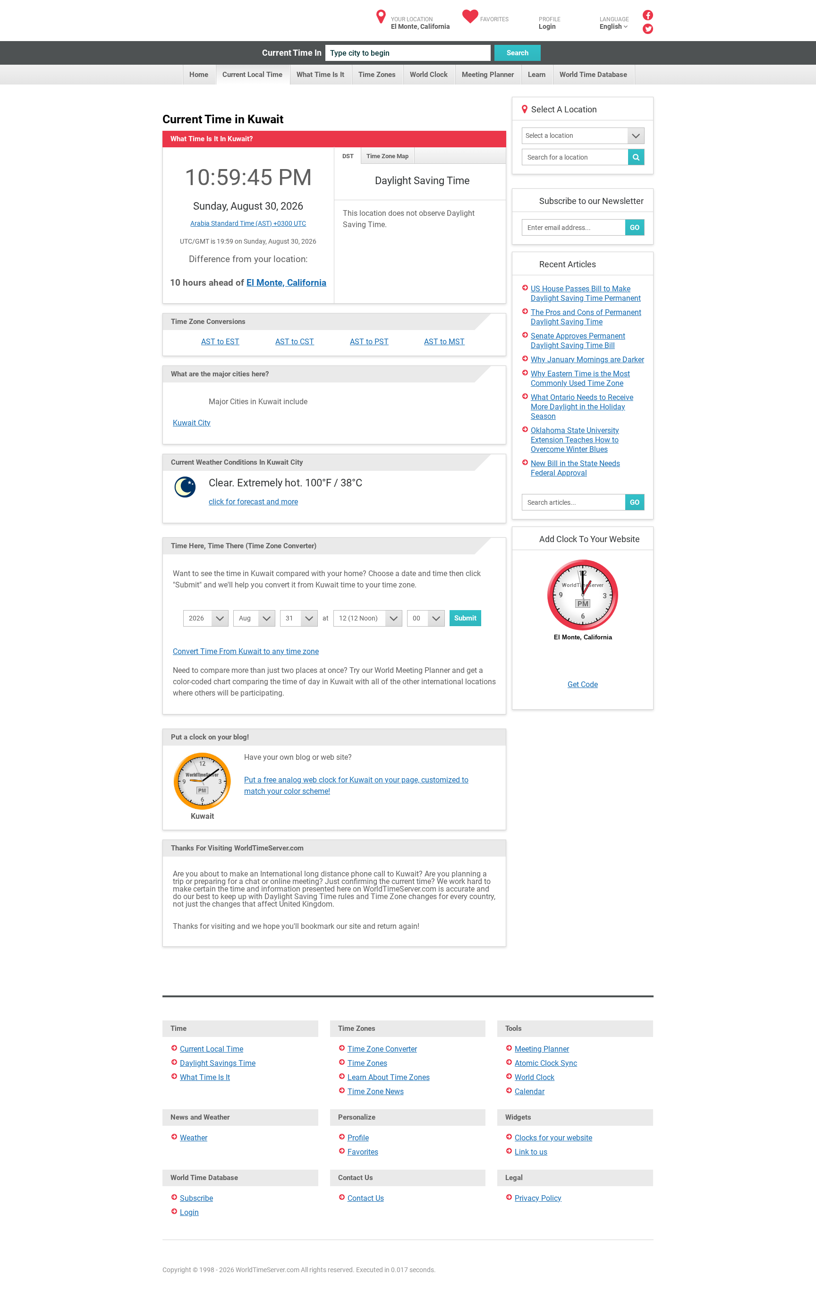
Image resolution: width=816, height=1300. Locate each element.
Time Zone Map (387, 156)
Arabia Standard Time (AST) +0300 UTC (248, 223)
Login (547, 26)
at (326, 618)
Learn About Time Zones (389, 1077)
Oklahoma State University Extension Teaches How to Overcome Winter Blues (575, 440)
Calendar (529, 1091)
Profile (358, 1137)
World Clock (429, 74)
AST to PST (369, 341)
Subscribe (196, 1198)
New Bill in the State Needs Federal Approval (575, 468)
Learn (536, 74)
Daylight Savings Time (217, 1063)
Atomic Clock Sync (546, 1063)
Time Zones (377, 74)
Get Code (583, 684)
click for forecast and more (253, 501)
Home (198, 74)
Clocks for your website (553, 1137)
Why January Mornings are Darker (587, 359)
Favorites (494, 19)
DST (348, 156)
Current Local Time (252, 74)
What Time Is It (320, 74)
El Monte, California (286, 282)
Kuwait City (192, 422)
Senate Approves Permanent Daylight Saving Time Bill (578, 340)
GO (634, 227)
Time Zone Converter (382, 1049)
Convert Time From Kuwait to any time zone (246, 651)
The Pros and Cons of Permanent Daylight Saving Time (586, 317)
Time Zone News (376, 1091)
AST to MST (444, 341)
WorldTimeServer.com (225, 18)
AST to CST (294, 341)
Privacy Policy (538, 1198)
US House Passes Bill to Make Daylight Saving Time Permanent (586, 293)
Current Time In (292, 53)
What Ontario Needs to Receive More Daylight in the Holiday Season (582, 407)
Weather (193, 1137)
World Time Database (593, 74)
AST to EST (220, 341)
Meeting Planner (488, 74)
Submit (465, 618)
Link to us (531, 1151)
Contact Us (366, 1198)
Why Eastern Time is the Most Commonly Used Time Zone (580, 378)
